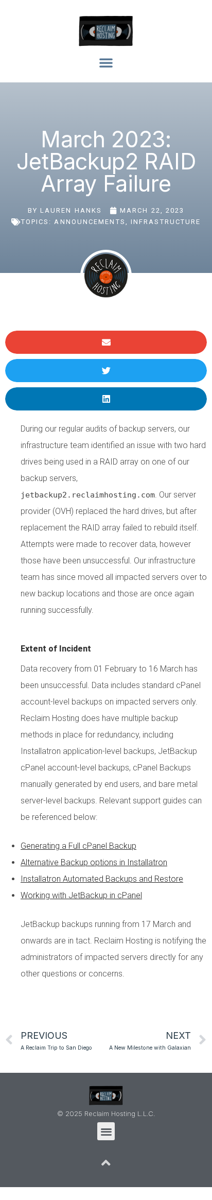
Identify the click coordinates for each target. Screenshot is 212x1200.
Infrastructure (166, 222)
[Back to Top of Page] (106, 1163)
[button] (106, 62)
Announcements (89, 222)
